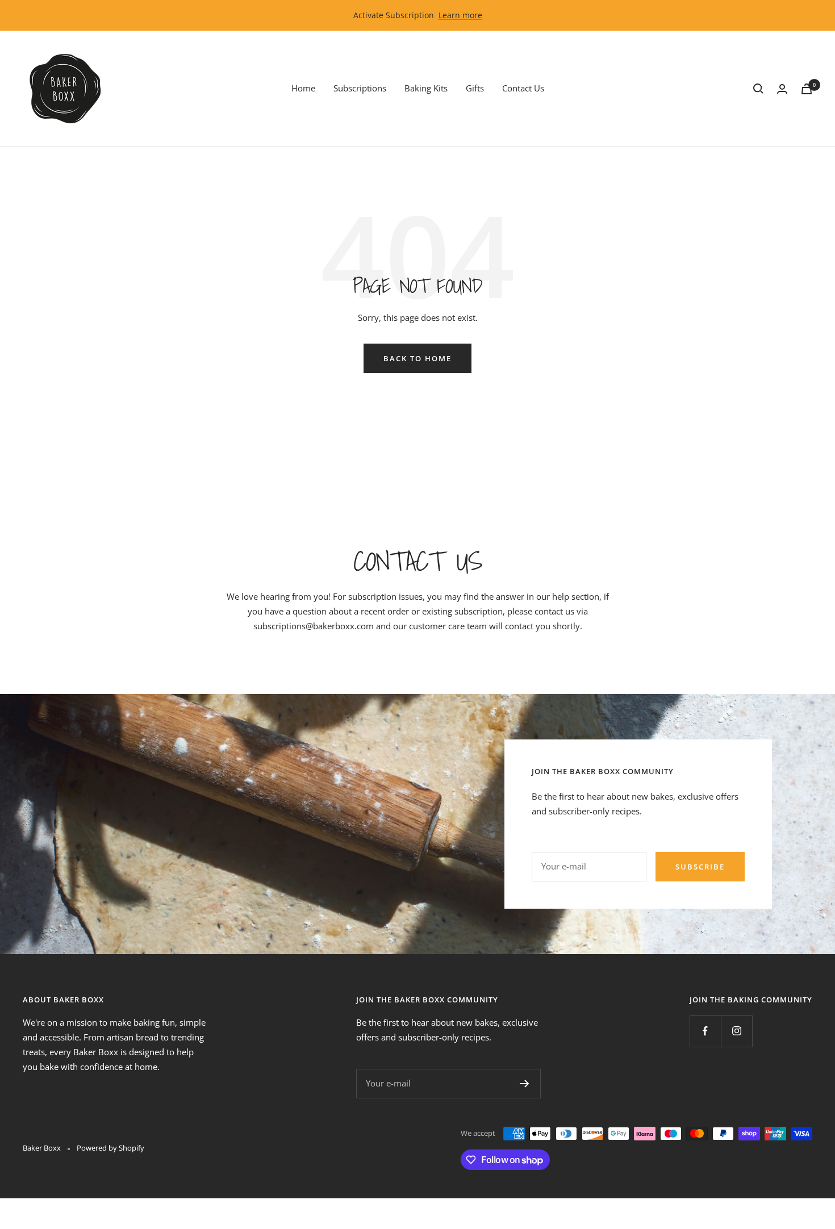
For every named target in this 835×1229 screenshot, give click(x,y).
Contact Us (523, 88)
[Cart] (806, 88)
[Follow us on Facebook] (705, 1031)
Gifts (475, 88)
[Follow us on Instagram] (736, 1031)
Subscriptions (359, 88)
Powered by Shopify (110, 1148)
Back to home (417, 358)
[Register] (524, 1084)
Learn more (460, 15)
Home (303, 88)
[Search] (758, 88)
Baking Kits (426, 88)
